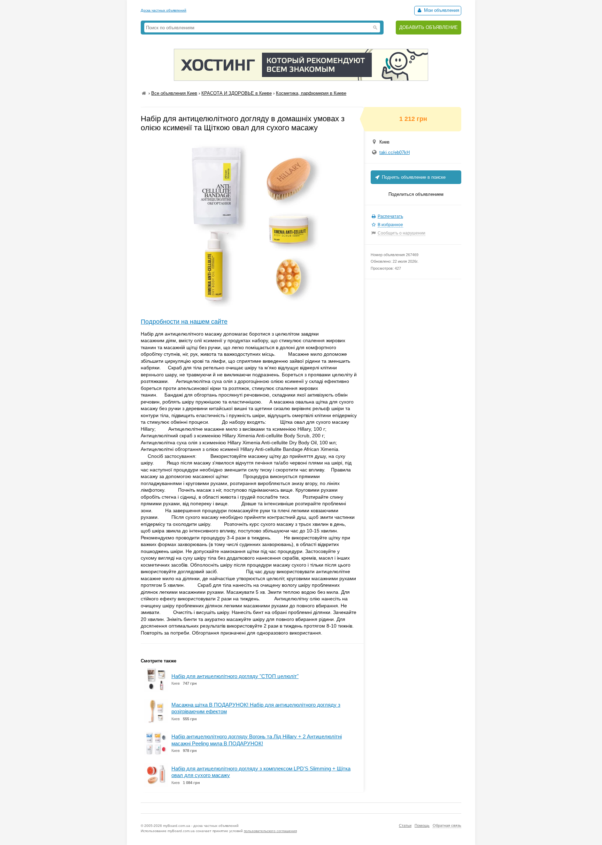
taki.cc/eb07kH (394, 152)
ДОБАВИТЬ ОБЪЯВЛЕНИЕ (428, 27)
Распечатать (390, 216)
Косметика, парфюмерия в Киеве (311, 93)
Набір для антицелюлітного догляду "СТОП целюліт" (235, 676)
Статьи (405, 825)
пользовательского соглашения (270, 831)
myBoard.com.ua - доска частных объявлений (201, 826)
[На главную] (144, 93)
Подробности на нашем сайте (184, 321)
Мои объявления (441, 10)
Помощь (422, 825)
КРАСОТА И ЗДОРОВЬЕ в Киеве (236, 93)
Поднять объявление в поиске (413, 177)
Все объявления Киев (174, 93)
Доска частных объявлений (163, 10)
